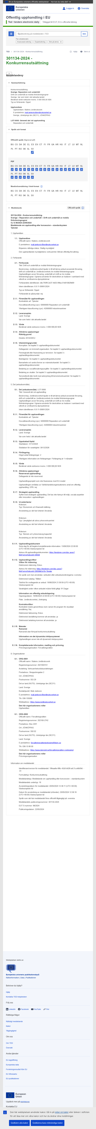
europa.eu (25, 1102)
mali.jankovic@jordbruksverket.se (38, 112)
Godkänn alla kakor (19, 1123)
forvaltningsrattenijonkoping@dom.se (46, 743)
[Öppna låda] (9, 74)
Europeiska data (12, 1065)
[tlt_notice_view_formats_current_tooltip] (83, 208)
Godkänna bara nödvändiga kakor (47, 1123)
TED (8, 52)
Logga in (70, 8)
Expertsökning (40, 42)
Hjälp (8, 992)
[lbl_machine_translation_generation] (41, 186)
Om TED (9, 1043)
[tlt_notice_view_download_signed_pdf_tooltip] (32, 152)
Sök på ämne (54, 42)
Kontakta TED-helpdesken (16, 997)
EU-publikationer (12, 1079)
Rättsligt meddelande (14, 1021)
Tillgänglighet (11, 1031)
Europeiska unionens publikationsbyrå (22, 975)
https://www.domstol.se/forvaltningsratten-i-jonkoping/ (52, 750)
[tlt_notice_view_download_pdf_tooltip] (12, 169)
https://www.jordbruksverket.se (43, 702)
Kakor (8, 1026)
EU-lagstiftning (12, 1060)
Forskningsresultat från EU (16, 1069)
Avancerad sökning (24, 42)
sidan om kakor (61, 1112)
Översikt (9, 1048)
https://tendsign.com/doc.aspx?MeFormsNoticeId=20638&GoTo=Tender (40, 570)
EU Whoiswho (11, 1074)
